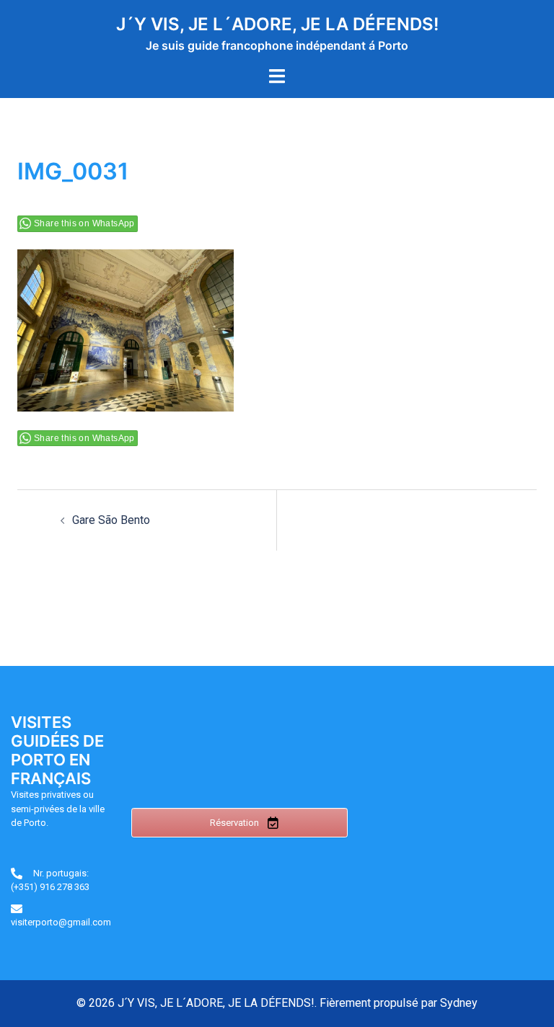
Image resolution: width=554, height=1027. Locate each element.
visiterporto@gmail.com (61, 922)
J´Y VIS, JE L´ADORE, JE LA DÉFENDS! (277, 24)
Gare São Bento (111, 520)
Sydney (459, 1003)
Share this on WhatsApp (84, 223)
